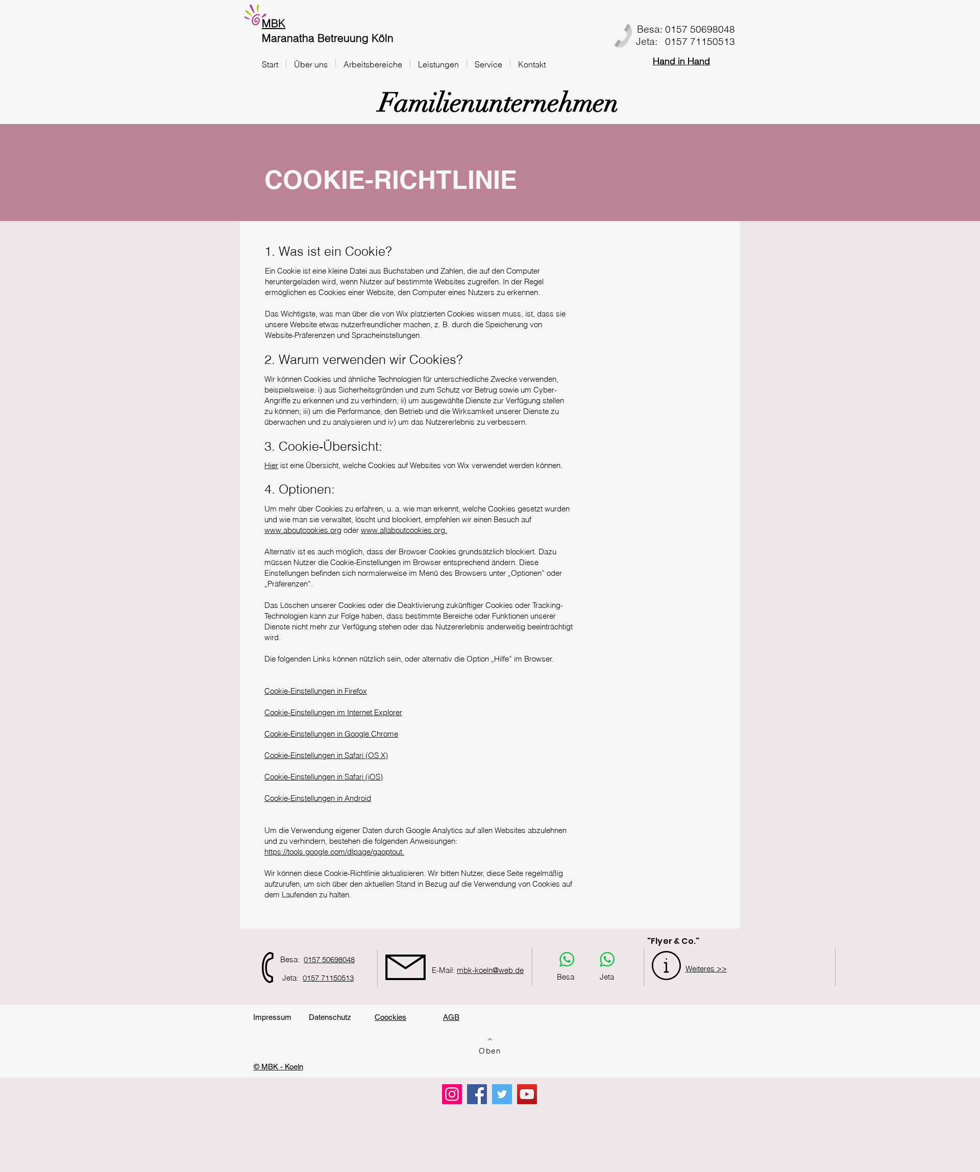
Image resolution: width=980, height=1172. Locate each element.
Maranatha (288, 37)
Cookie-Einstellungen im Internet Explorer (333, 712)
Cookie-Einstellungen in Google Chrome (331, 734)
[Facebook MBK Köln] (477, 1094)
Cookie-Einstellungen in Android (317, 798)
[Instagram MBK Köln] (452, 1094)
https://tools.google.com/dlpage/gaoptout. (334, 852)
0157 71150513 (328, 978)
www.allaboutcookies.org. (404, 530)
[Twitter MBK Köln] (502, 1094)
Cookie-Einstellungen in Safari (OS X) (326, 755)
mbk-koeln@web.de (490, 970)
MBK (273, 23)
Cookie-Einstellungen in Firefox (315, 691)
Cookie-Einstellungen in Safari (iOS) (323, 777)
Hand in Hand (681, 61)
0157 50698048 (329, 959)
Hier (271, 465)
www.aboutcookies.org (302, 530)
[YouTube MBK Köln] (527, 1094)
